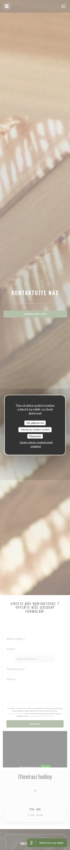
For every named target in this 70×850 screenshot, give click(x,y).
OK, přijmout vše (35, 422)
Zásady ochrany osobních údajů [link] (36, 442)
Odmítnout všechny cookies (35, 429)
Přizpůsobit (35, 436)
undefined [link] (36, 446)
